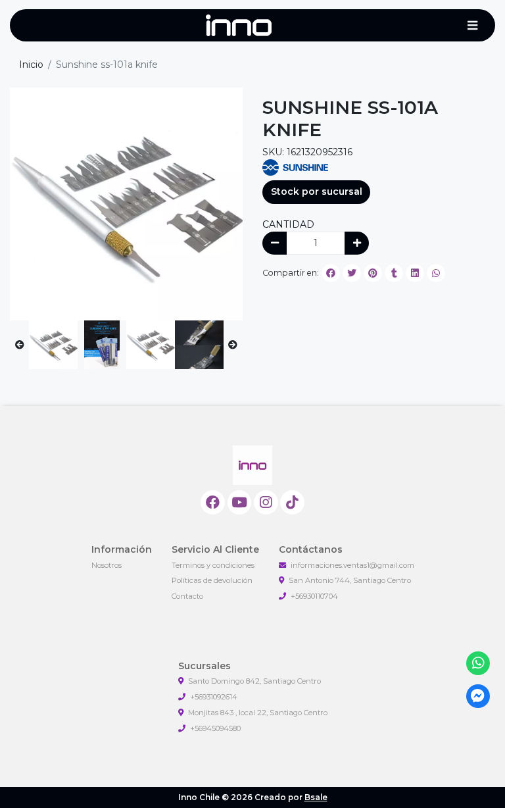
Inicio (31, 64)
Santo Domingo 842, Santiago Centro (254, 681)
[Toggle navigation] (472, 25)
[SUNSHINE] (295, 166)
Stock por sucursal (316, 191)
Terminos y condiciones (213, 565)
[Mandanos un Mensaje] (478, 696)
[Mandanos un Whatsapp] (478, 663)
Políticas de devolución (212, 580)
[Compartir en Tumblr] (394, 273)
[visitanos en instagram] (266, 502)
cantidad (288, 224)
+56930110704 (314, 596)
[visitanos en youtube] (240, 502)
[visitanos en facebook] (213, 502)
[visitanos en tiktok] (292, 502)
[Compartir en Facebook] (331, 273)
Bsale (315, 797)
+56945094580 (215, 728)
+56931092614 (213, 696)
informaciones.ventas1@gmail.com (352, 565)
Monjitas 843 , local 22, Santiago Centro (257, 712)
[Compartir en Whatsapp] (436, 273)
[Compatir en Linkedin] (415, 273)
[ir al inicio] (252, 465)
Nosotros (106, 565)
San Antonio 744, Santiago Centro (350, 580)
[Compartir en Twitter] (352, 273)
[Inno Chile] (239, 25)
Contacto (187, 596)
